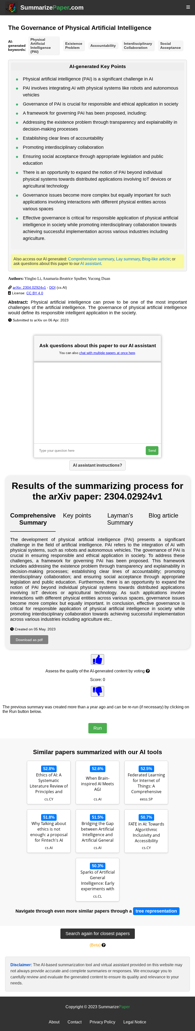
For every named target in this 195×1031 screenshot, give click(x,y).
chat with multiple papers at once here (107, 353)
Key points (77, 515)
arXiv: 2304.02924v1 (29, 287)
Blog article (163, 515)
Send (152, 450)
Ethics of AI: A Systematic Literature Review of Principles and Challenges (49, 783)
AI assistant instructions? (97, 465)
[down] (97, 691)
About (54, 1022)
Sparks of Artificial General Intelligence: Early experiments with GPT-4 (97, 881)
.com (52, 7)
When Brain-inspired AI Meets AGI (97, 783)
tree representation (156, 911)
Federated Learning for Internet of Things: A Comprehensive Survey (146, 783)
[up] (97, 659)
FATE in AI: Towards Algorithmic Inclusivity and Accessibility (146, 832)
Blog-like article (156, 259)
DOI (52, 287)
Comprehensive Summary (33, 519)
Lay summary (128, 259)
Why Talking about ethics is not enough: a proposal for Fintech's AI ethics (49, 832)
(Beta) (95, 945)
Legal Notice (134, 1022)
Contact (75, 1022)
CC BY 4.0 (34, 293)
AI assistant (90, 263)
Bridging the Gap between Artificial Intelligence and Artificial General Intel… (97, 832)
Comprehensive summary (91, 259)
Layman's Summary (120, 519)
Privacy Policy (102, 1022)
